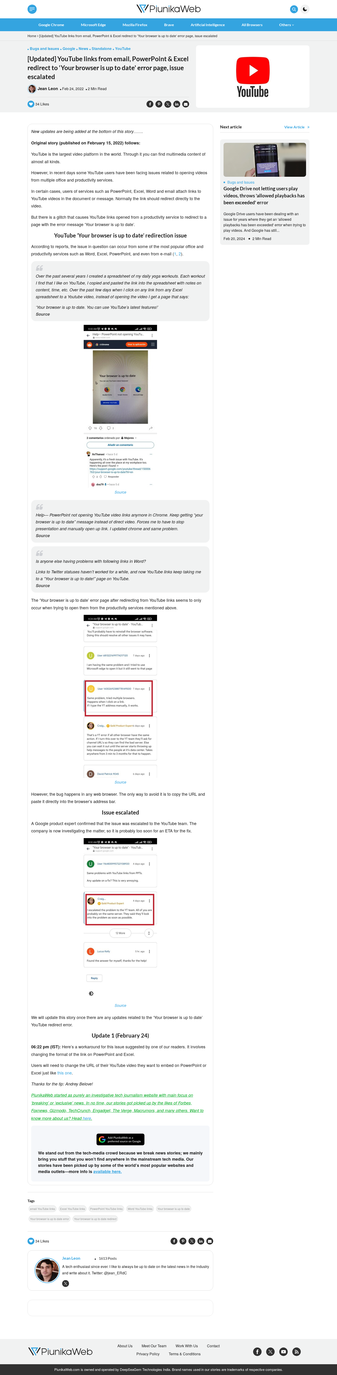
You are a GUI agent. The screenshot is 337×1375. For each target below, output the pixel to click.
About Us (125, 1346)
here (87, 1118)
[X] (270, 1351)
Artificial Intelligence (208, 24)
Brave (169, 24)
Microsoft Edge (93, 24)
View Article (294, 127)
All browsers (252, 24)
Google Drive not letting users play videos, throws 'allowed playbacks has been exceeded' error (264, 195)
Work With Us (187, 1346)
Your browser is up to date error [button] (49, 1219)
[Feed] (296, 1351)
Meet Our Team (154, 1346)
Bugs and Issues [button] (44, 48)
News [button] (83, 48)
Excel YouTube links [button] (72, 1209)
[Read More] (265, 160)
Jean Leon (48, 88)
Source (43, 314)
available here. (107, 1171)
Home (32, 35)
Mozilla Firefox (135, 24)
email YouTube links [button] (42, 1209)
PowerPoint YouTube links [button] (106, 1209)
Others (285, 24)
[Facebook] (257, 1351)
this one (64, 1073)
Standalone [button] (102, 48)
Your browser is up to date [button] (173, 1209)
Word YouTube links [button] (140, 1209)
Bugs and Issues (240, 182)
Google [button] (69, 48)
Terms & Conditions (185, 1354)
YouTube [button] (123, 48)
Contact (213, 1346)
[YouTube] (283, 1351)
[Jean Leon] (46, 1270)
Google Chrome (51, 24)
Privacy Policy (148, 1354)
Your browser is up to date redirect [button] (95, 1219)
